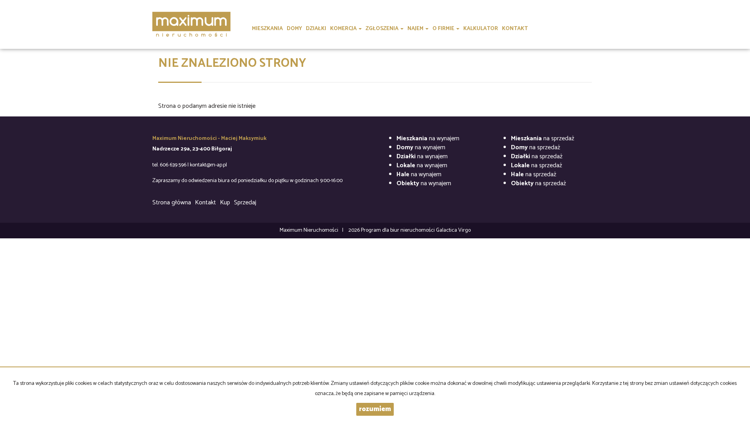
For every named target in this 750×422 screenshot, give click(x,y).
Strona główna (171, 202)
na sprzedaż (542, 138)
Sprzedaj (245, 202)
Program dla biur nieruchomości (398, 230)
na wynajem (427, 138)
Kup (225, 202)
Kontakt (205, 202)
